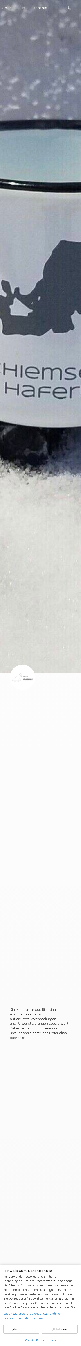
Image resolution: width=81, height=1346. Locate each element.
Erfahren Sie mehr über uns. (23, 1318)
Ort (22, 8)
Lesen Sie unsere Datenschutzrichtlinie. (32, 1313)
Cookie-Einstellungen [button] (40, 1340)
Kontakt (40, 8)
